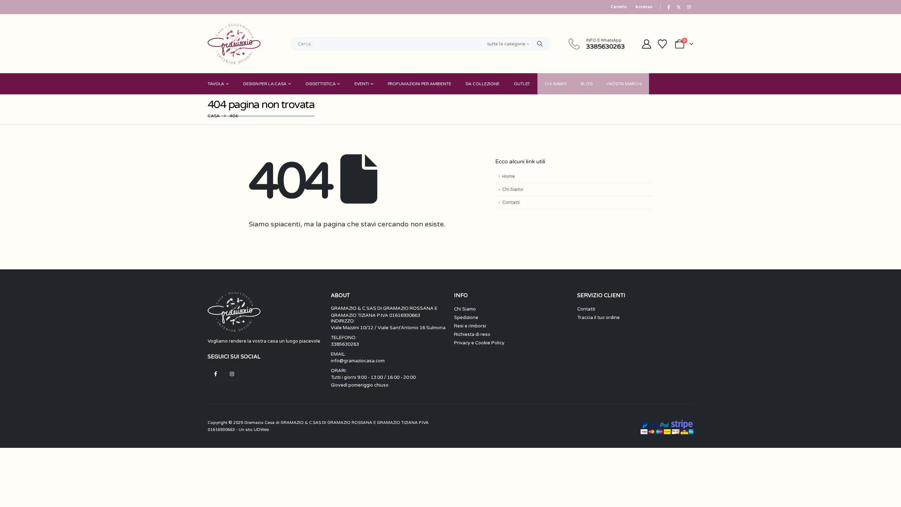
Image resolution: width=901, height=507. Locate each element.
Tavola (216, 83)
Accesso (644, 7)
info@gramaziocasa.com (358, 361)
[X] (678, 7)
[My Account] (646, 44)
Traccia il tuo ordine (598, 317)
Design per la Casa (264, 83)
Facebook (215, 374)
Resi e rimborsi (470, 326)
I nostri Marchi (624, 83)
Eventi (361, 83)
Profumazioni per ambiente (419, 83)
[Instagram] (688, 7)
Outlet (522, 83)
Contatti (511, 202)
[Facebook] (668, 7)
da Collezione (482, 83)
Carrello (619, 7)
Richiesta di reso (472, 334)
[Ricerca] (540, 44)
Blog (587, 83)
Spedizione (466, 317)
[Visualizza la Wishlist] (662, 44)
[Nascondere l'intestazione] (234, 44)
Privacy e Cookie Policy (479, 343)
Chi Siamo (555, 83)
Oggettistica (320, 83)
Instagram (232, 374)
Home (508, 176)
